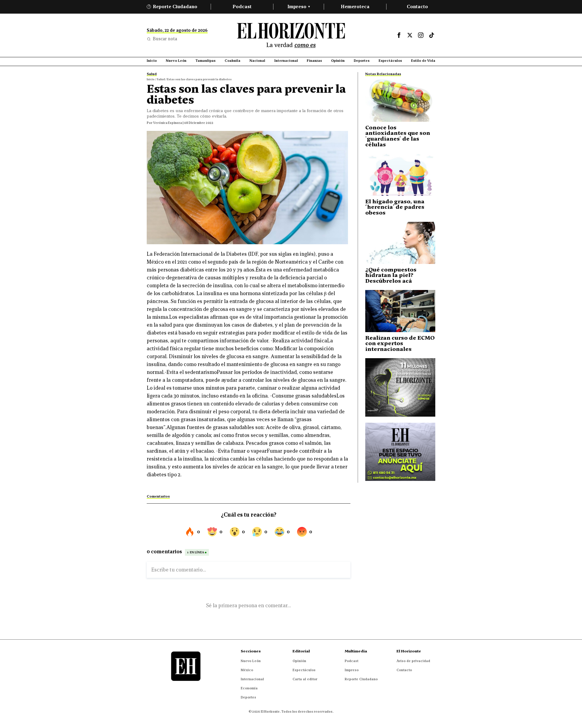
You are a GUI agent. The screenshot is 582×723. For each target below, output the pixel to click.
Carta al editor (305, 679)
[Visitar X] (409, 35)
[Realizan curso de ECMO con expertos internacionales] (400, 311)
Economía (249, 688)
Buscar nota (165, 39)
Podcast (242, 6)
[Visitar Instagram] (420, 35)
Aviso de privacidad (413, 661)
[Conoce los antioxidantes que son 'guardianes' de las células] (400, 101)
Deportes (248, 697)
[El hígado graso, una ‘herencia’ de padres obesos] (400, 175)
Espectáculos (304, 670)
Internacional (252, 679)
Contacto (417, 6)
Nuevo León (251, 661)
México (247, 670)
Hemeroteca (355, 6)
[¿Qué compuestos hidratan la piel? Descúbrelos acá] (400, 243)
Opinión (299, 661)
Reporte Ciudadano (173, 6)
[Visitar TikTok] (431, 35)
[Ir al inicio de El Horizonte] (291, 35)
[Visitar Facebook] (399, 35)
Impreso (298, 6)
